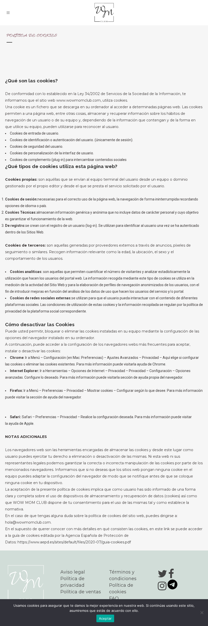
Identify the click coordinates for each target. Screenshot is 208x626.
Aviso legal (72, 572)
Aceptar (105, 618)
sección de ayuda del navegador (55, 397)
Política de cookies (121, 588)
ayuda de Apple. (21, 423)
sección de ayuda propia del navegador (151, 377)
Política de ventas (80, 592)
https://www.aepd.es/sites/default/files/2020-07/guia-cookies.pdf (74, 542)
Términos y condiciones (122, 575)
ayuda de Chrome (151, 364)
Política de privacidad (72, 582)
